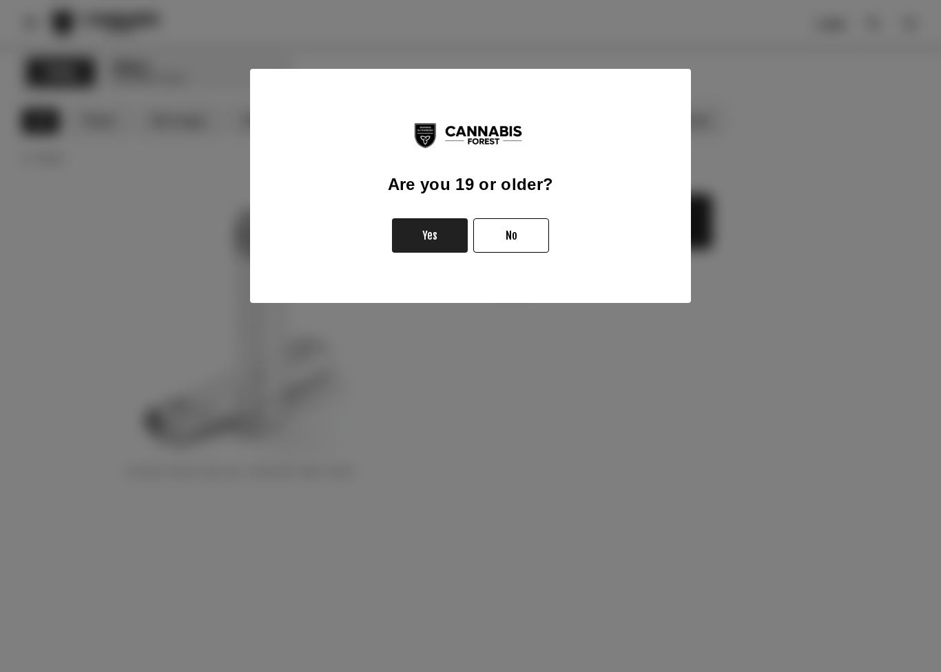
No (511, 235)
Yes (429, 235)
